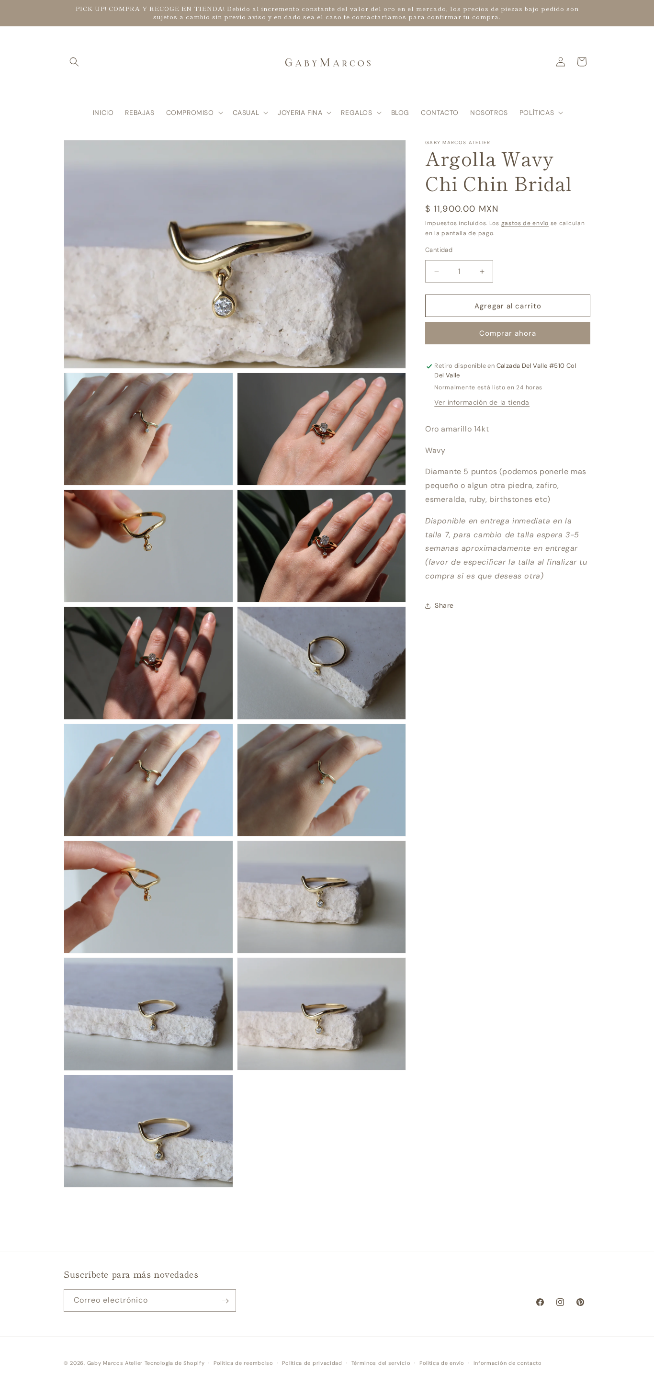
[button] (74, 61)
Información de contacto (508, 1362)
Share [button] (444, 606)
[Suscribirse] (225, 1301)
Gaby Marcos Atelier (115, 1363)
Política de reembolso (243, 1362)
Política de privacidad (312, 1362)
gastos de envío (525, 223)
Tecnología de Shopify (175, 1363)
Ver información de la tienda (482, 402)
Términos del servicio (381, 1362)
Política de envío (441, 1362)
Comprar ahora (507, 334)
